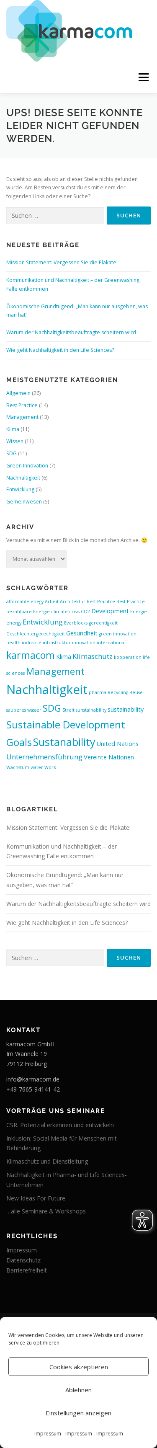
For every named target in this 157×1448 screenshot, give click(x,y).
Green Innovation (27, 465)
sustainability (126, 709)
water (37, 767)
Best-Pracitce (101, 601)
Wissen (14, 441)
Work (50, 767)
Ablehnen (78, 1390)
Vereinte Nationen (109, 757)
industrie (31, 642)
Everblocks (76, 623)
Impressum (47, 1433)
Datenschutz (23, 1260)
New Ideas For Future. (36, 1198)
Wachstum (17, 767)
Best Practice (22, 405)
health (13, 642)
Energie (138, 611)
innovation (83, 642)
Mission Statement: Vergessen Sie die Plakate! (62, 262)
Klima (12, 429)
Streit (68, 710)
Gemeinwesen (24, 501)
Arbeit (52, 601)
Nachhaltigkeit (23, 477)
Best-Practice (130, 601)
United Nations (118, 744)
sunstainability (91, 710)
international (111, 642)
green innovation (117, 634)
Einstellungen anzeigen (78, 1413)
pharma (97, 692)
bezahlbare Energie (28, 611)
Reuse (136, 692)
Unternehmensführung (44, 756)
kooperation (128, 657)
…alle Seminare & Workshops (46, 1211)
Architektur (72, 601)
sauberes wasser (23, 710)
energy (13, 623)
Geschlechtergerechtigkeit (35, 634)
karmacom (30, 655)
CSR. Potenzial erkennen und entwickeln (60, 1125)
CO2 (85, 611)
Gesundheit (82, 633)
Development (110, 611)
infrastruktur (57, 642)
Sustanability (64, 742)
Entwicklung (20, 489)
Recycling (118, 692)
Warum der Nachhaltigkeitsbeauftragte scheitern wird (71, 332)
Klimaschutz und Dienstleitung (47, 1161)
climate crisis (65, 611)
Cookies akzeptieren (78, 1367)
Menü (143, 77)
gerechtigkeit (103, 623)
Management (22, 417)
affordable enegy (25, 601)
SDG (11, 453)
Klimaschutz (92, 656)
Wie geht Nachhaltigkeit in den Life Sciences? (60, 350)
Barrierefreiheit (26, 1270)
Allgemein (18, 393)
